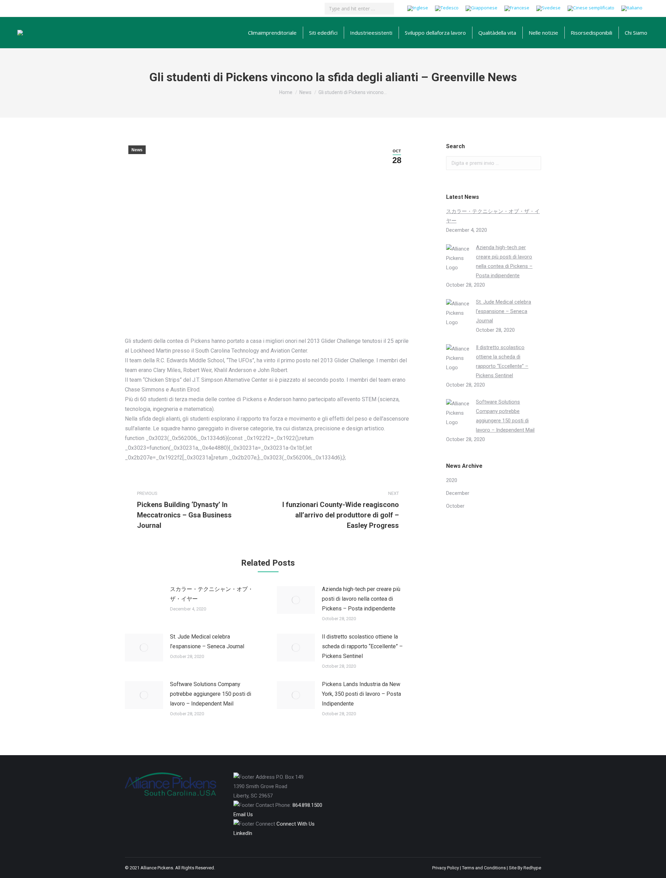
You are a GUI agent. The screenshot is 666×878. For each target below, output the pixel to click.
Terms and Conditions (484, 867)
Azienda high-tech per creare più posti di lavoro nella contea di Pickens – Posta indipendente (361, 599)
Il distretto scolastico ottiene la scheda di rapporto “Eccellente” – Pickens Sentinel (362, 646)
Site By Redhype (525, 867)
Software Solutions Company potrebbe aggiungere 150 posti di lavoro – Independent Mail (210, 694)
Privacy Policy (445, 867)
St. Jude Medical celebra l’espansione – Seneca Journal (207, 641)
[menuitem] (272, 32)
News (137, 149)
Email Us (243, 814)
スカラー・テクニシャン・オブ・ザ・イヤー (211, 594)
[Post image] (144, 600)
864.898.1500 (307, 805)
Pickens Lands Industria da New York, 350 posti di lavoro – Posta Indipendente (361, 694)
